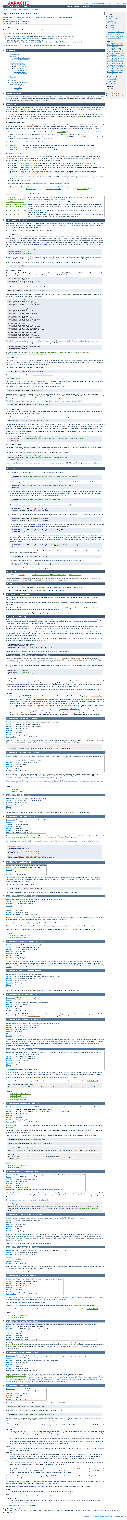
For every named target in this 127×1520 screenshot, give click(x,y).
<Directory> (74, 709)
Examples (111, 25)
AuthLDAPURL (111, 73)
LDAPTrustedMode (75, 575)
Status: (5, 19)
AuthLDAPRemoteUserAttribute (116, 65)
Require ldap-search (20, 73)
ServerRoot (98, 877)
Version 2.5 (31, 9)
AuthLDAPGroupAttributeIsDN (115, 58)
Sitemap (123, 3)
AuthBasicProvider (48, 45)
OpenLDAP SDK (26, 36)
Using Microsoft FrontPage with (20, 86)
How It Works (18, 88)
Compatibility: (11, 737)
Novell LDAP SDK (48, 36)
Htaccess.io (87, 3)
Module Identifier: (9, 21)
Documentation (22, 9)
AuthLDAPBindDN (112, 46)
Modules (100, 3)
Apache (5, 9)
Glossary (117, 3)
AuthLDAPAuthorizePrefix (114, 43)
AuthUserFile (38, 781)
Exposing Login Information (116, 32)
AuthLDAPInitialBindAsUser (115, 60)
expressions (18, 230)
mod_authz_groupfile (115, 95)
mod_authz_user (113, 93)
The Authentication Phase (22, 58)
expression (19, 431)
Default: (9, 726)
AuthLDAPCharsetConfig (114, 50)
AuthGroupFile (82, 189)
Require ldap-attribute (21, 70)
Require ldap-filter (19, 72)
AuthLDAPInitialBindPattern (115, 61)
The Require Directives (114, 23)
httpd (72, 1438)
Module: (9, 735)
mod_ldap (40, 40)
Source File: (7, 23)
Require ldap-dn (19, 68)
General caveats (112, 18)
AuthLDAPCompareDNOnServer (116, 53)
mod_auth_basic (42, 30)
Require (83, 116)
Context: (9, 728)
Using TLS (111, 27)
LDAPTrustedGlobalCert (58, 575)
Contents (110, 16)
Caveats (16, 89)
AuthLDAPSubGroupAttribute (115, 70)
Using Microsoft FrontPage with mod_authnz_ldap (115, 37)
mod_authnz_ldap (9, 33)
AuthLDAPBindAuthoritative (115, 45)
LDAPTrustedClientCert (40, 575)
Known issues (112, 81)
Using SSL (111, 29)
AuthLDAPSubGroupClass (114, 72)
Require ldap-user (19, 64)
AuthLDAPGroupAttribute (114, 57)
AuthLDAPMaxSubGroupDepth (116, 63)
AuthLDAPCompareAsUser (115, 51)
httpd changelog (112, 79)
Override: (9, 730)
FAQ (112, 3)
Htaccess (94, 3)
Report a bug (111, 83)
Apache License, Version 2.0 (22, 1510)
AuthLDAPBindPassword (114, 48)
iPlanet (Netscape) (65, 36)
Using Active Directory (114, 34)
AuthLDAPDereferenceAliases (115, 55)
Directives (107, 3)
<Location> (64, 709)
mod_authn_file (59, 658)
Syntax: (9, 724)
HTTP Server (12, 9)
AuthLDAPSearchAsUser (114, 68)
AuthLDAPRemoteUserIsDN (115, 67)
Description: (7, 17)
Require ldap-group (20, 66)
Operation (111, 21)
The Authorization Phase (21, 59)
